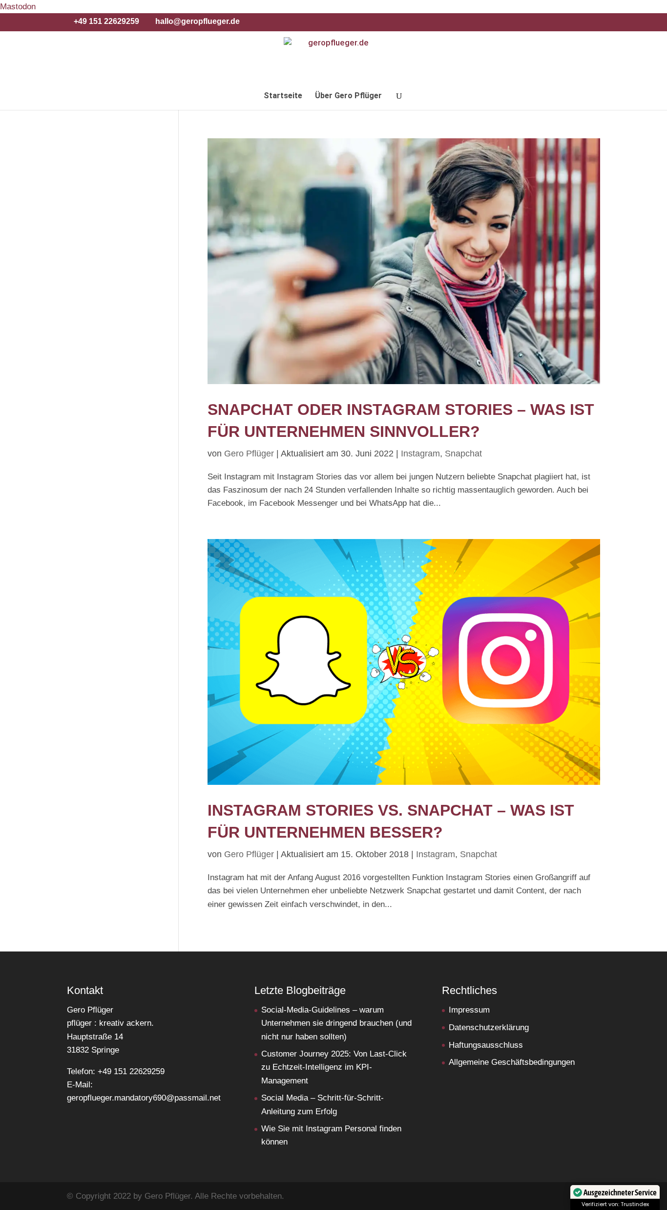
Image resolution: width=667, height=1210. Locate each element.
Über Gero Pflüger (348, 96)
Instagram (420, 453)
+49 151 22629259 (106, 21)
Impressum (469, 1010)
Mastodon (18, 6)
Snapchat (463, 453)
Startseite (283, 96)
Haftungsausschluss (486, 1045)
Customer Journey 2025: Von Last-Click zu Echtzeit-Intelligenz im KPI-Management (334, 1067)
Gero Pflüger (249, 453)
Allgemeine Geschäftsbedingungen (512, 1062)
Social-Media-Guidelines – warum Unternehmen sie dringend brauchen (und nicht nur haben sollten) (336, 1023)
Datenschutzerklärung (489, 1027)
